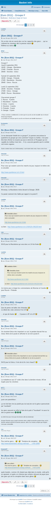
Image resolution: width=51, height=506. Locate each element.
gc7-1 (2, 387)
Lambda (3, 29)
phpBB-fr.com (28, 501)
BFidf (2, 51)
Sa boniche (4, 123)
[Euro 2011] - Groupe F (13, 15)
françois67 (4, 449)
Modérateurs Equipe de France (18, 18)
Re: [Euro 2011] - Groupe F (12, 58)
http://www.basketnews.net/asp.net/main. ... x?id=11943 (20, 443)
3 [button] (30, 25)
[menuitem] (3, 7)
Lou (2, 429)
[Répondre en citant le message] (44, 30)
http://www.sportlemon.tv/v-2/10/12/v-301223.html (25, 227)
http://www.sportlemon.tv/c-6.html (12, 172)
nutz (2, 232)
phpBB (20, 499)
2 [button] (28, 25)
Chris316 (3, 153)
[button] (33, 25)
